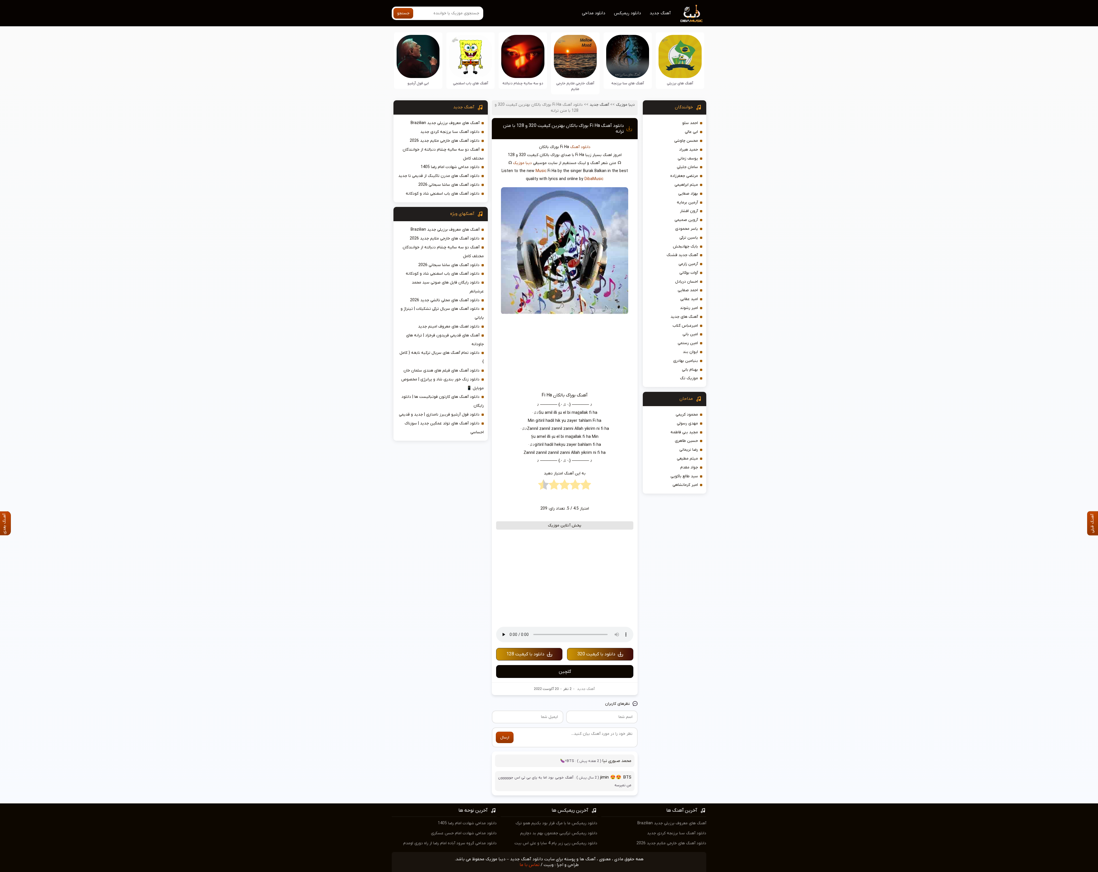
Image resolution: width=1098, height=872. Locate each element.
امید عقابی (689, 299)
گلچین (565, 672)
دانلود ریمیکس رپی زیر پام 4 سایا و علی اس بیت (555, 843)
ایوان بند (690, 352)
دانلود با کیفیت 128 (525, 654)
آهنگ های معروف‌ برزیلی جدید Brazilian (445, 123)
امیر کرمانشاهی (685, 485)
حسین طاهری (686, 441)
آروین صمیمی (686, 220)
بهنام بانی (690, 369)
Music (541, 171)
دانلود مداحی (593, 13)
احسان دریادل (686, 281)
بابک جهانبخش (685, 246)
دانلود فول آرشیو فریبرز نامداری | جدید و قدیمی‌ (439, 414)
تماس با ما (530, 865)
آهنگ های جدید (684, 317)
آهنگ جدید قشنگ (682, 255)
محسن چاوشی (686, 140)
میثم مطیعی (687, 458)
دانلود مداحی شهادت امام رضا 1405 (450, 167)
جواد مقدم (689, 467)
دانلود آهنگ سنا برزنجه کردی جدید (450, 132)
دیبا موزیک (625, 104)
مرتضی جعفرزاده (684, 176)
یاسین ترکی (688, 237)
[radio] (585, 486)
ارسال (504, 737)
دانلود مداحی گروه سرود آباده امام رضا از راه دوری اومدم (450, 843)
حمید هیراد (688, 149)
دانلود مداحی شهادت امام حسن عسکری (464, 833)
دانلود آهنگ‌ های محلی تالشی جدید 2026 (445, 300)
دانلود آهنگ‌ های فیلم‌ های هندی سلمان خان (441, 370)
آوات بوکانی (688, 273)
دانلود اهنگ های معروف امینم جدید (449, 326)
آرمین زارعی (688, 264)
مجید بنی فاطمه (684, 432)
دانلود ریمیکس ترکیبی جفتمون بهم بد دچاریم (558, 833)
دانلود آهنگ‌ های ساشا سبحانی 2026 (449, 184)
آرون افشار (689, 211)
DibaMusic (593, 179)
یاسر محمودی (686, 229)
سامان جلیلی (687, 167)
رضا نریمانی (688, 449)
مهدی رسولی (687, 423)
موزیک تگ (689, 378)
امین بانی (690, 334)
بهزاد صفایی (688, 193)
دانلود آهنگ (580, 147)
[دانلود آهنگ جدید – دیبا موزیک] (691, 13)
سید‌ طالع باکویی (684, 476)
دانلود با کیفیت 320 (596, 654)
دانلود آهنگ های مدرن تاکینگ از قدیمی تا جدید (439, 176)
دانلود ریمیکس (627, 13)
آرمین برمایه (687, 202)
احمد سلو (690, 123)
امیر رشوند (689, 308)
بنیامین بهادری (685, 361)
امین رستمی (688, 343)
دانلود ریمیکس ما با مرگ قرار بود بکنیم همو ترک (556, 823)
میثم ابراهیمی (686, 184)
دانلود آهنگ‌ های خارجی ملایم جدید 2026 (445, 140)
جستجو (403, 13)
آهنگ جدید (660, 13)
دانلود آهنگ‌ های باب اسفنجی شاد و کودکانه (443, 193)
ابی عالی (691, 132)
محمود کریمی (687, 414)
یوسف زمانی (688, 158)
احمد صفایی (688, 290)
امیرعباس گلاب (685, 325)
